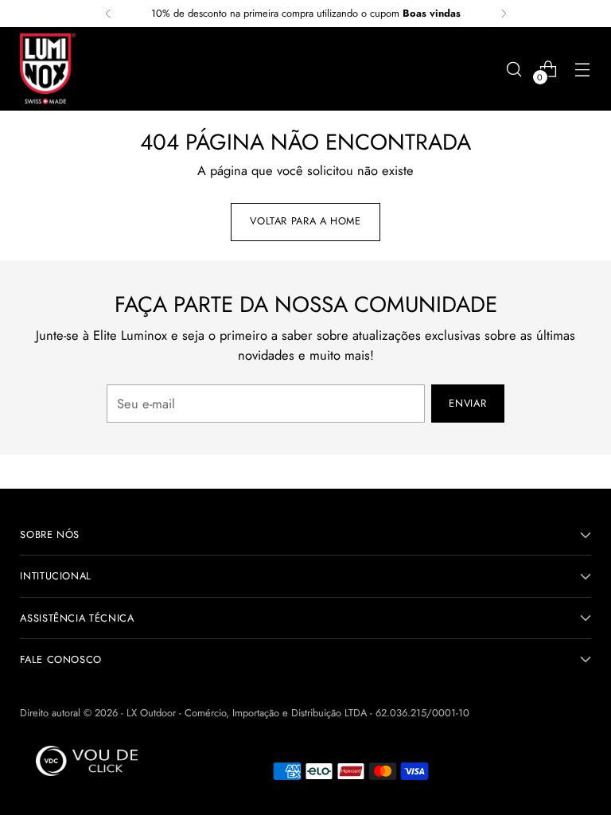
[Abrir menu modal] (582, 69)
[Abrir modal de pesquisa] (514, 69)
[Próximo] (503, 13)
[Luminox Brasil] (48, 68)
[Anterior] (108, 13)
